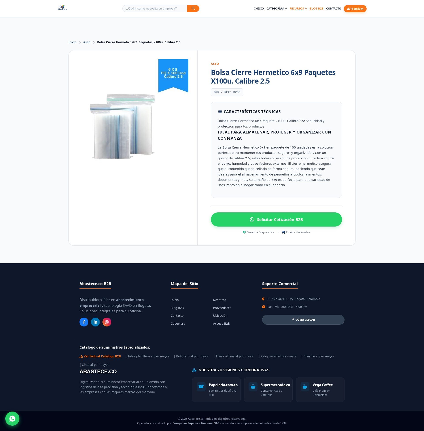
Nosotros (219, 300)
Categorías (275, 8)
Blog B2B (317, 8)
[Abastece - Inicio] (62, 8)
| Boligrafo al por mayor (191, 356)
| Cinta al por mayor (94, 364)
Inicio (259, 8)
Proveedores (222, 308)
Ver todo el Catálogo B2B (102, 356)
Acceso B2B (221, 323)
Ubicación (220, 315)
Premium (357, 9)
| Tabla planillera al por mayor (147, 356)
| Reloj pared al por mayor (277, 356)
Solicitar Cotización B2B (280, 219)
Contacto (333, 8)
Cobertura (178, 323)
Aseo (87, 42)
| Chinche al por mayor (317, 356)
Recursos (297, 8)
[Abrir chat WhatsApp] (12, 419)
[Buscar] (193, 8)
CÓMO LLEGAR (305, 320)
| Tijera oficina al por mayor (233, 356)
